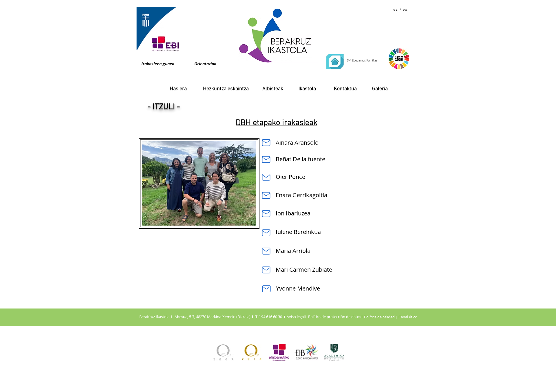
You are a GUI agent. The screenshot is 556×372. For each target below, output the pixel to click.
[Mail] (265, 143)
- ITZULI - (164, 107)
